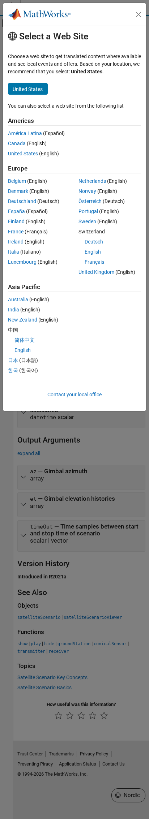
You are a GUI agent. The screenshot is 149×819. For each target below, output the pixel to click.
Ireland (16, 242)
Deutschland (22, 201)
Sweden (87, 221)
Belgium (17, 181)
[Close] (138, 14)
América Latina (25, 133)
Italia (13, 252)
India (13, 309)
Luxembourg (22, 262)
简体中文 (24, 340)
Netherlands (92, 181)
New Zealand (22, 320)
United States (23, 153)
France (16, 231)
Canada (17, 143)
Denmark (18, 191)
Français (94, 262)
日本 (13, 360)
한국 (13, 370)
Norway (87, 191)
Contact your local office (74, 394)
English (93, 252)
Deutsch (94, 242)
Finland (16, 221)
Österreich (90, 201)
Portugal (88, 211)
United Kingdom (96, 272)
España (16, 211)
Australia (18, 299)
